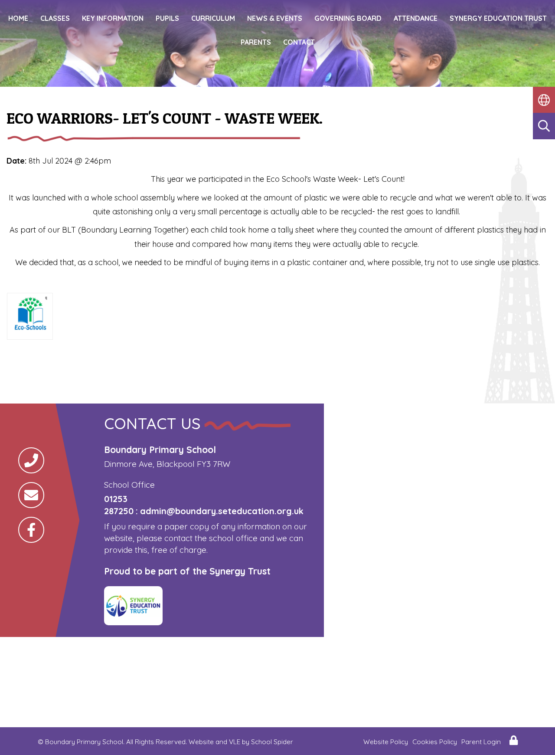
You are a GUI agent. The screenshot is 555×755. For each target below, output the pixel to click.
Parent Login (481, 742)
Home (18, 18)
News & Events (274, 18)
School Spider (272, 742)
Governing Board (348, 18)
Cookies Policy (434, 742)
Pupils (167, 18)
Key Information (113, 18)
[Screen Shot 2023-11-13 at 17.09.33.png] (30, 331)
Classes (55, 18)
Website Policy (385, 742)
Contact (299, 42)
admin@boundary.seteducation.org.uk (222, 511)
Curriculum (213, 18)
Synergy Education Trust (498, 18)
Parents (256, 42)
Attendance (415, 18)
